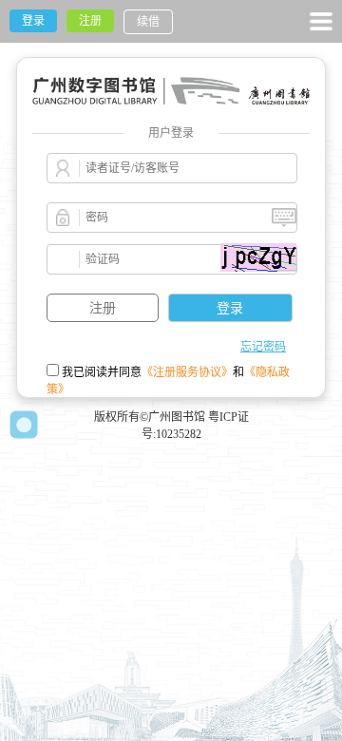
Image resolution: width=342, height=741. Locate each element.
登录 (33, 21)
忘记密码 (263, 346)
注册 (90, 21)
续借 (148, 21)
